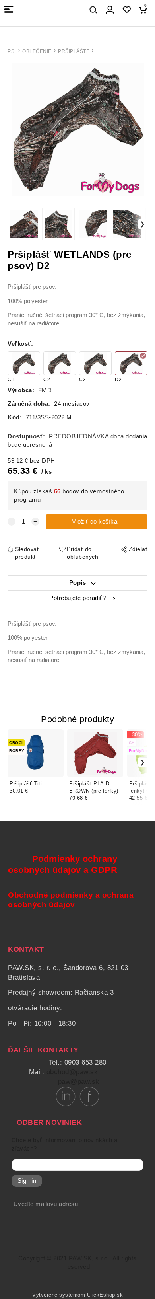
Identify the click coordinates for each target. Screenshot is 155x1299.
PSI (12, 51)
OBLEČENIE (37, 51)
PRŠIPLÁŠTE (73, 51)
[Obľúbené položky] (126, 10)
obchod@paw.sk (72, 1072)
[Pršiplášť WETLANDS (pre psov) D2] (77, 129)
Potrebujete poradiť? (77, 598)
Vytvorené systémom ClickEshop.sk (77, 1295)
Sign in (27, 1181)
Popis (77, 583)
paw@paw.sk (78, 1081)
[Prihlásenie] (110, 10)
